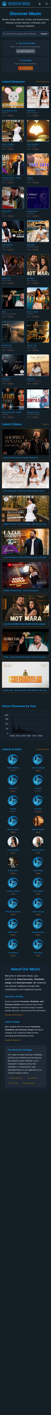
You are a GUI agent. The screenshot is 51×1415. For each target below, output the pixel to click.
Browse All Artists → (14, 1015)
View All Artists (42, 749)
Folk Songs (13, 1083)
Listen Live (26, 68)
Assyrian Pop (32, 1078)
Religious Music (29, 1083)
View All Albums (42, 82)
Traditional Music (15, 1078)
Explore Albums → (13, 1040)
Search (44, 34)
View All (45, 424)
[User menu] (39, 3)
